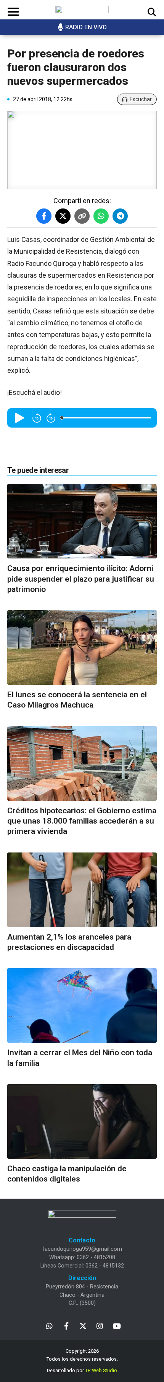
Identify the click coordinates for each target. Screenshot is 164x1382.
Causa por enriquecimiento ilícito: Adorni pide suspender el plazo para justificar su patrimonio (80, 579)
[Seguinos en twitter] (83, 1325)
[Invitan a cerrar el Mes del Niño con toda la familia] (82, 1005)
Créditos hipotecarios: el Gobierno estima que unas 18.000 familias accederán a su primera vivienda (81, 821)
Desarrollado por (82, 1370)
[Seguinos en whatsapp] (49, 1325)
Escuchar (141, 99)
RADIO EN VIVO (86, 27)
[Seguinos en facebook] (66, 1325)
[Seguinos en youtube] (116, 1325)
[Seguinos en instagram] (99, 1325)
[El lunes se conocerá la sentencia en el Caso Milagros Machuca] (82, 647)
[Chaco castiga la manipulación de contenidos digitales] (82, 1121)
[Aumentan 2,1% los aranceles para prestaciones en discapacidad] (82, 889)
